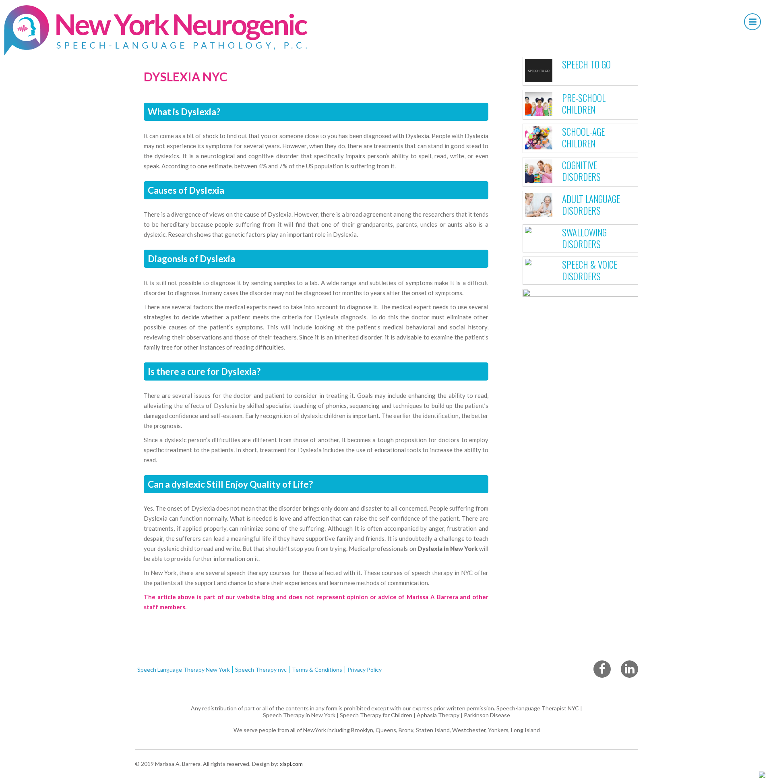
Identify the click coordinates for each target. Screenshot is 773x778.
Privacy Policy (364, 669)
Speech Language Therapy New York (183, 669)
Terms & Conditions (317, 669)
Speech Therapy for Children (376, 715)
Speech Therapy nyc (261, 669)
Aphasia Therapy (438, 715)
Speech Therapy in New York (299, 715)
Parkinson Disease (487, 715)
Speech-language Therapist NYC (537, 708)
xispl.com (291, 763)
